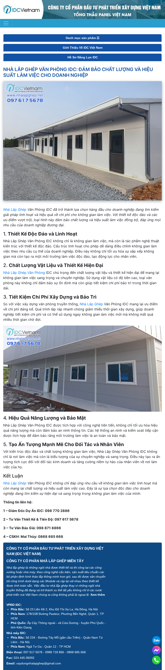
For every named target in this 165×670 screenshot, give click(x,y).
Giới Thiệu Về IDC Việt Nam (82, 47)
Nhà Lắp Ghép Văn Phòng (24, 272)
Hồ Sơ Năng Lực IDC (82, 57)
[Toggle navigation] (6, 23)
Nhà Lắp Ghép (14, 209)
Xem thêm (97, 594)
